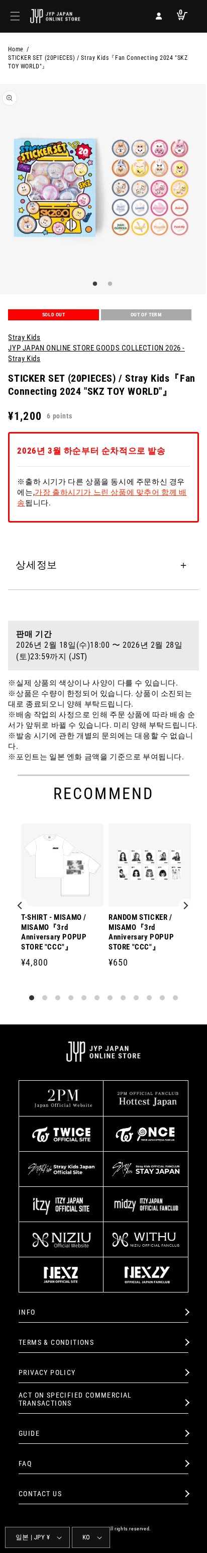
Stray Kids (24, 337)
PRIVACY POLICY (47, 1372)
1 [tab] (93, 284)
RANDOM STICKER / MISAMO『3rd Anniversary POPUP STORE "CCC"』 (141, 932)
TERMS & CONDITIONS (56, 1342)
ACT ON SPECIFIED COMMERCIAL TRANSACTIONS (75, 1399)
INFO (27, 1312)
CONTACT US (40, 1494)
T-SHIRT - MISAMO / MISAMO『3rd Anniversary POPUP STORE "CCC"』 (53, 932)
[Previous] (21, 906)
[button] (15, 16)
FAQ (25, 1463)
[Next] (185, 906)
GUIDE (29, 1433)
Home (15, 49)
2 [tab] (109, 284)
